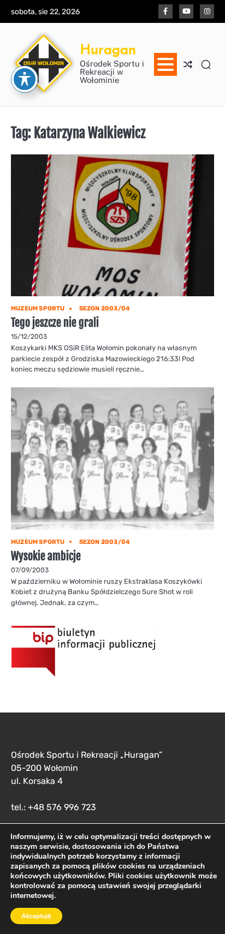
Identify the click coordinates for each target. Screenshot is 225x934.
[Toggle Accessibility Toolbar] (24, 79)
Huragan (108, 49)
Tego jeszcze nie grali (55, 323)
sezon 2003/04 (105, 308)
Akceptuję (36, 916)
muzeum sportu (38, 308)
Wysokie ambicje (46, 556)
